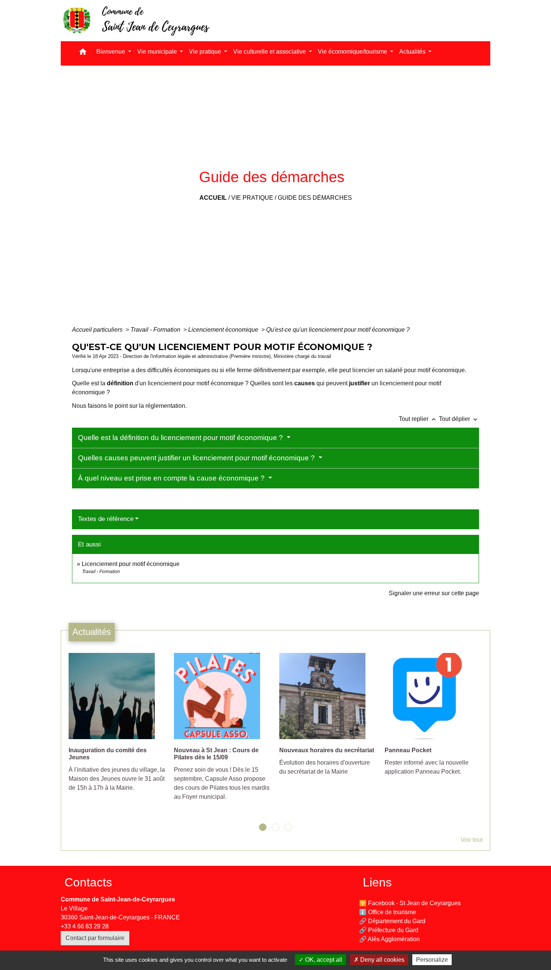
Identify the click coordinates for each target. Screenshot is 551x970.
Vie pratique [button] (206, 51)
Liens (377, 882)
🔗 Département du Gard (392, 921)
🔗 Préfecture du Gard (388, 930)
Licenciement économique (224, 329)
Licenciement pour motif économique (131, 564)
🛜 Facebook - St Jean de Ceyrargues (410, 903)
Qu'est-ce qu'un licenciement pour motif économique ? (338, 329)
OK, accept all (323, 960)
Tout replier (418, 419)
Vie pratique (252, 198)
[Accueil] (136, 20)
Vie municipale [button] (157, 51)
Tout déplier (459, 419)
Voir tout (471, 840)
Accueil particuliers (98, 329)
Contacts (88, 882)
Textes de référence (105, 518)
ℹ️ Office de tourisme (387, 912)
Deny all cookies (381, 960)
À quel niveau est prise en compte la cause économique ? (172, 478)
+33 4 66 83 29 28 (85, 926)
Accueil (213, 198)
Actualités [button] (413, 51)
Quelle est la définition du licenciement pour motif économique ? (181, 438)
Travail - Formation (156, 329)
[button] (82, 53)
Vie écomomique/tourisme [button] (353, 51)
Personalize (432, 960)
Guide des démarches (315, 198)
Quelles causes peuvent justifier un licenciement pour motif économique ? (197, 458)
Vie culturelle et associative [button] (270, 51)
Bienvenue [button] (111, 51)
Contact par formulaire (95, 938)
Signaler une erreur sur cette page (434, 593)
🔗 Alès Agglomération (389, 939)
